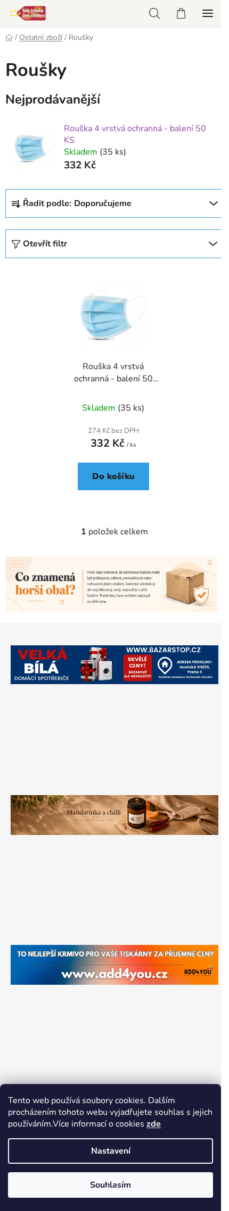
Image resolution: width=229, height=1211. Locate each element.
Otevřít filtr (45, 244)
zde (153, 1124)
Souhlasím (110, 1185)
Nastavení (110, 1151)
